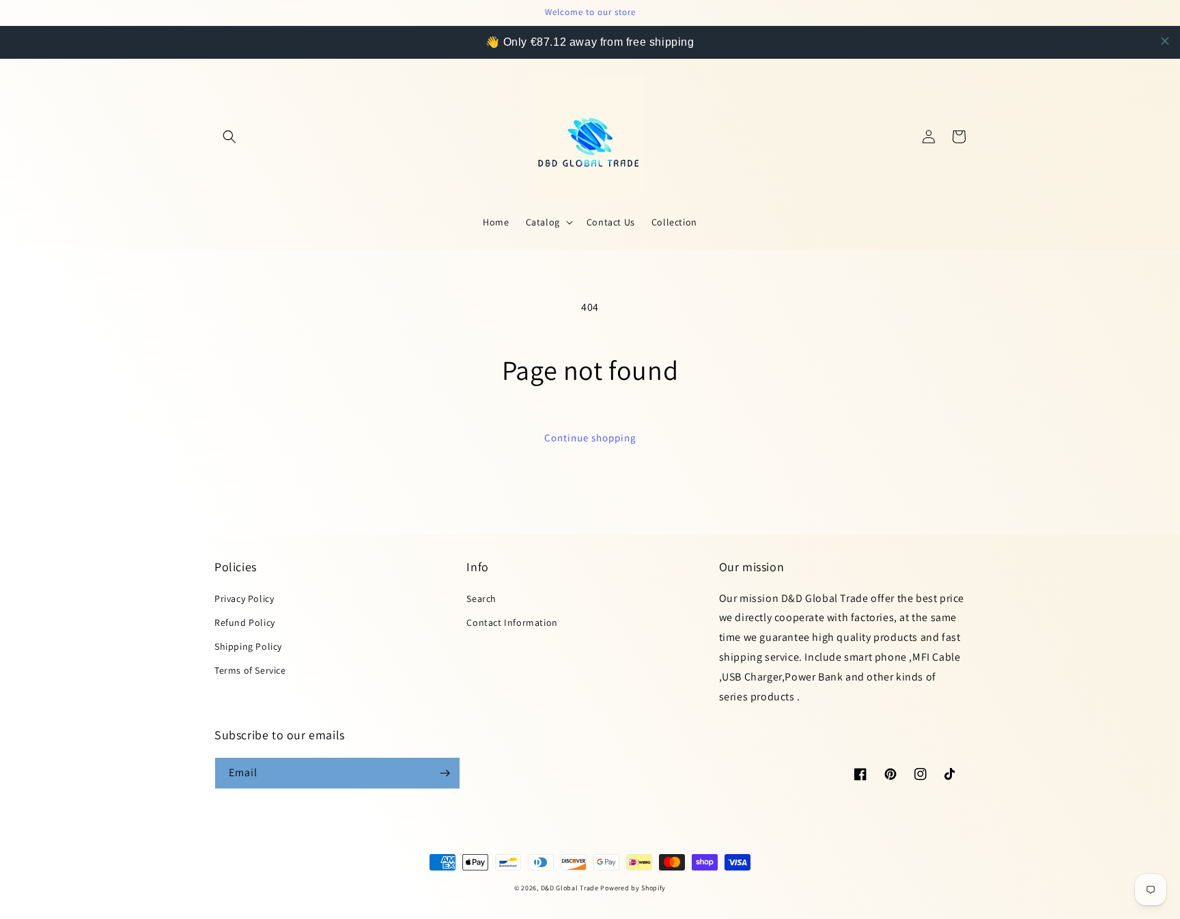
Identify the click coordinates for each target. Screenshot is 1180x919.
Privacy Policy (244, 598)
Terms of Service (250, 670)
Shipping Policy (248, 646)
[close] (1165, 41)
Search (481, 598)
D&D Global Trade (571, 887)
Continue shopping (590, 437)
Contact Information (511, 622)
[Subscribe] (445, 773)
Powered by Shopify (633, 887)
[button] (229, 137)
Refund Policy (244, 622)
